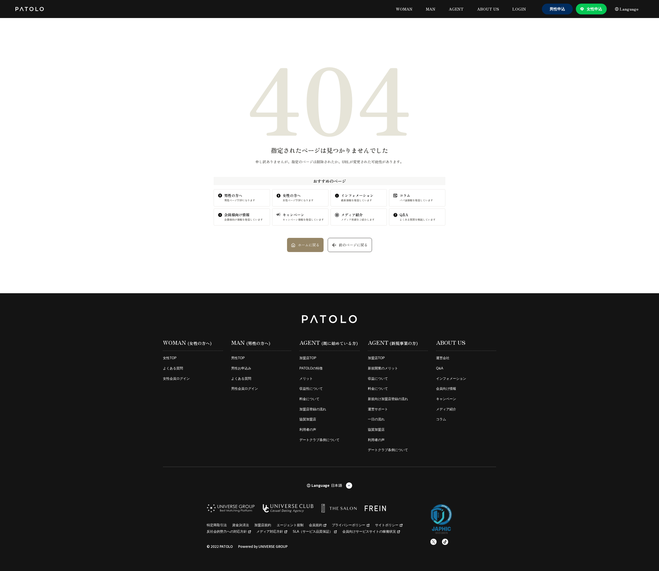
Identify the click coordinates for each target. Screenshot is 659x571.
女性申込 (594, 9)
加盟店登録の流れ (312, 409)
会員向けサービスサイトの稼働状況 (369, 531)
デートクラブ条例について (319, 440)
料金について (309, 399)
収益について (378, 378)
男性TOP (238, 358)
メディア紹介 (446, 409)
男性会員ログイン (244, 388)
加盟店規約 (262, 525)
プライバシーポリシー (348, 525)
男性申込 (557, 9)
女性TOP (170, 358)
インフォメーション (451, 378)
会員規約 (315, 525)
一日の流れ (376, 419)
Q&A (439, 368)
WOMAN (404, 9)
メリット (306, 378)
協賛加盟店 (307, 419)
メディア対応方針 (269, 531)
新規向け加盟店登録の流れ (388, 399)
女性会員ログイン (176, 378)
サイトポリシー (386, 525)
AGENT (456, 9)
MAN (430, 9)
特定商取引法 (217, 525)
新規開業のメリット (383, 368)
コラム (441, 419)
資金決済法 (240, 525)
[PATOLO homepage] (29, 9)
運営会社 (442, 358)
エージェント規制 (290, 525)
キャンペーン (446, 399)
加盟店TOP (307, 358)
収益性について (311, 388)
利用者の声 (307, 429)
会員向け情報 (446, 388)
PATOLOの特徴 (311, 368)
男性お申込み (241, 368)
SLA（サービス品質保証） (313, 531)
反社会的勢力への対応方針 (227, 531)
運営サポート (378, 409)
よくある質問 (173, 368)
